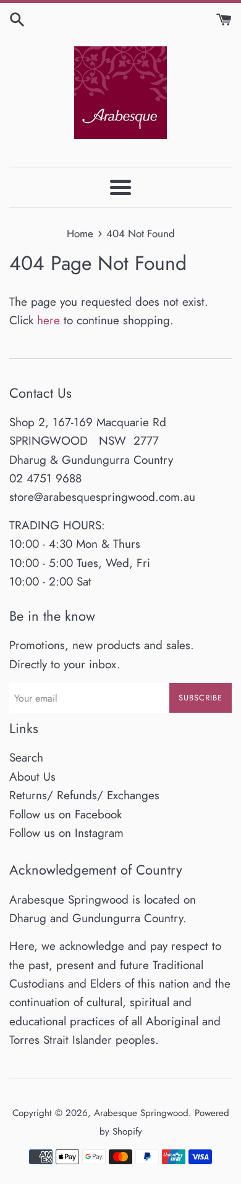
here (48, 320)
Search (26, 757)
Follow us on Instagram (66, 833)
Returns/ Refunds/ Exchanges (84, 795)
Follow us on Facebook (65, 814)
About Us (32, 776)
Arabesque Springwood (141, 1113)
